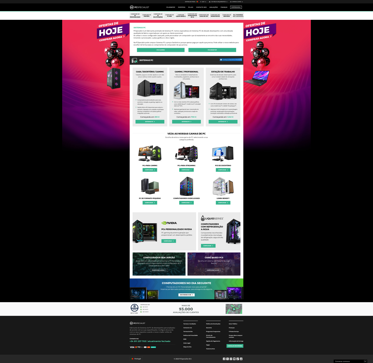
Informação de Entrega (236, 341)
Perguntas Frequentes (213, 331)
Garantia (209, 328)
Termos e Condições (189, 324)
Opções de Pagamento (213, 341)
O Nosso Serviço (234, 331)
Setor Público (233, 324)
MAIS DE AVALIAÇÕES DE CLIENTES (186, 309)
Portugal (137, 359)
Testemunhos (210, 349)
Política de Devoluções (213, 324)
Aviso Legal (186, 343)
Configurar (149, 170)
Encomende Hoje (185, 295)
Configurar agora (158, 270)
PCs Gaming (161, 50)
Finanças (224, 7)
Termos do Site (188, 331)
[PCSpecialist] (139, 7)
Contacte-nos (187, 328)
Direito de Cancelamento (210, 336)
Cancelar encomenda (235, 346)
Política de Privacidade (190, 335)
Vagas (208, 345)
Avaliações (213, 7)
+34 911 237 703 (138, 341)
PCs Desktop (212, 50)
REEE (184, 339)
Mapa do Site (187, 347)
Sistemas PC (140, 28)
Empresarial (236, 7)
